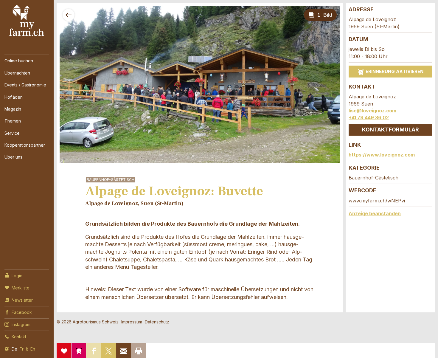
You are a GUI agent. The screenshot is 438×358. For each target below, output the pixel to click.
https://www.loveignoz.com (382, 155)
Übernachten (17, 72)
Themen (12, 120)
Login (17, 275)
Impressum (131, 321)
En (32, 348)
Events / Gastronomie (25, 84)
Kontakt (19, 336)
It (27, 348)
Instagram (21, 324)
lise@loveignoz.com (372, 111)
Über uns (13, 156)
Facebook (22, 312)
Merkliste (20, 287)
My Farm (26, 20)
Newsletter (22, 300)
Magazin (12, 108)
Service (12, 133)
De (14, 348)
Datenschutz (157, 321)
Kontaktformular (390, 129)
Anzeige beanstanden (375, 213)
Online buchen (18, 60)
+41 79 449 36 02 (369, 117)
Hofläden (13, 97)
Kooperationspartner (24, 145)
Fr (22, 348)
